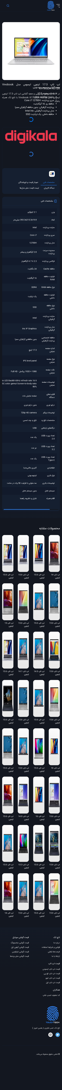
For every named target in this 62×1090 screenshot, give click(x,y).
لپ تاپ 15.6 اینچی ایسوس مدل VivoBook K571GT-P (54, 866)
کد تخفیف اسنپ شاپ (51, 995)
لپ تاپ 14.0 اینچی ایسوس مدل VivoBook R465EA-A (39, 673)
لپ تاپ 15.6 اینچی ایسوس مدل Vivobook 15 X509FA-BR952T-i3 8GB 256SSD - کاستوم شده (23, 770)
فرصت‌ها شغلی (54, 951)
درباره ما (56, 942)
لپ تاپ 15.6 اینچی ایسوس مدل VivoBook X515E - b (8, 818)
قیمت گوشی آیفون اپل (20, 947)
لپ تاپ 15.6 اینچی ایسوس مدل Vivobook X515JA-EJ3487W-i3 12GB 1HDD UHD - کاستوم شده (38, 625)
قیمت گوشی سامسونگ (20, 942)
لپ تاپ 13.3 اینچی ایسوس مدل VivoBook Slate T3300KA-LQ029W (23, 866)
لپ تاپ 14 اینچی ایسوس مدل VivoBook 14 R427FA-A (8, 915)
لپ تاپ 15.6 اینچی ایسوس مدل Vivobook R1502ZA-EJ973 (39, 576)
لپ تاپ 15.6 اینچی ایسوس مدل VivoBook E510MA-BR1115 (54, 818)
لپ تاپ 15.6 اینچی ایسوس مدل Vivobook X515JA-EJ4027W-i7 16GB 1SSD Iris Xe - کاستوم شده (7, 770)
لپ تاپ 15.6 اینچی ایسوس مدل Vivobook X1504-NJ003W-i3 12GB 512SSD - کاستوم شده (54, 673)
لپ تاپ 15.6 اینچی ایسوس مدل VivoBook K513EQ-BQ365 (54, 721)
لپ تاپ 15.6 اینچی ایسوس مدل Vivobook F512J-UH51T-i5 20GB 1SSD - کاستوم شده (23, 625)
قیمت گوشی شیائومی (20, 951)
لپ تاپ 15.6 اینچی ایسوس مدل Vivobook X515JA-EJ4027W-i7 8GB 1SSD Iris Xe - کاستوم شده (23, 721)
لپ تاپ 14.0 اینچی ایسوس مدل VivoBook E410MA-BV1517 (23, 818)
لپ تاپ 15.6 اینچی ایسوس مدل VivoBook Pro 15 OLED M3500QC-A (38, 770)
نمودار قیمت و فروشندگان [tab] (28, 182)
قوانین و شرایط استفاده (51, 947)
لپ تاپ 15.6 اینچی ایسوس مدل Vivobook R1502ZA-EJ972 (8, 576)
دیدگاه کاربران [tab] (49, 188)
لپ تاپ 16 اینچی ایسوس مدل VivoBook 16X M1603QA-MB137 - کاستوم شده (39, 818)
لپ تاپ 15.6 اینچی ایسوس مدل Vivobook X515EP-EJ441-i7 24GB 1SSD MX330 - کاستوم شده (23, 915)
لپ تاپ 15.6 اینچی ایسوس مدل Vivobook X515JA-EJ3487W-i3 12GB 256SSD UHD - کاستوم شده (7, 866)
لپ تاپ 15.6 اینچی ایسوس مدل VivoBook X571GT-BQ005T (8, 721)
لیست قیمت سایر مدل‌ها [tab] (29, 188)
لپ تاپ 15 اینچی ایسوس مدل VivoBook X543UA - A (8, 625)
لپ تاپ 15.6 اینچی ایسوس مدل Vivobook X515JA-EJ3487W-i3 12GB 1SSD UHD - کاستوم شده (38, 721)
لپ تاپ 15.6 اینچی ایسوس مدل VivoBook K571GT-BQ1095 (39, 866)
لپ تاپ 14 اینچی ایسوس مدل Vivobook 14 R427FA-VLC (54, 576)
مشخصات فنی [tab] (49, 182)
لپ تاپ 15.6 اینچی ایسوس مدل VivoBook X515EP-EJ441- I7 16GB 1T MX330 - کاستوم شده (39, 915)
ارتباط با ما (56, 956)
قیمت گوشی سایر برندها (19, 956)
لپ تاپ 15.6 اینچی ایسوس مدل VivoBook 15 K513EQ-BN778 (54, 915)
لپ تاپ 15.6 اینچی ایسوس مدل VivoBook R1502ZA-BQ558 (8, 673)
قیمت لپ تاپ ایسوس (51, 969)
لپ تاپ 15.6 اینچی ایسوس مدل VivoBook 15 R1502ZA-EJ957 (23, 576)
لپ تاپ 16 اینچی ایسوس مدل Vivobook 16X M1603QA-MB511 (55, 770)
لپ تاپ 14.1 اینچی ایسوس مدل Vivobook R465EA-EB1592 (23, 673)
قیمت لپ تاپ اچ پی (52, 973)
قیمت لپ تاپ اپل (53, 982)
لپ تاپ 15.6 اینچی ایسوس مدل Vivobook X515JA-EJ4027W (54, 625)
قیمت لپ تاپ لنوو (53, 978)
